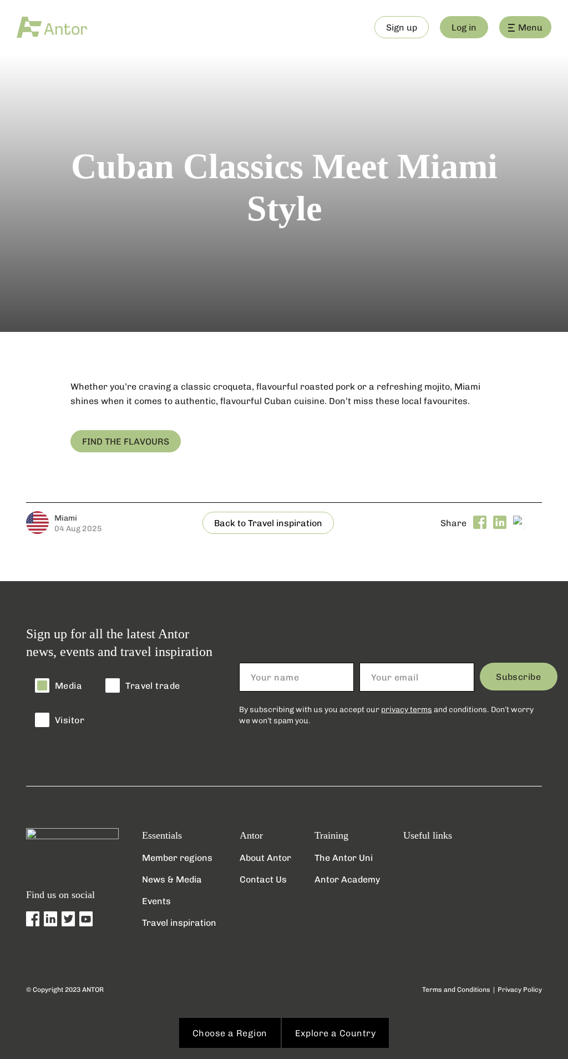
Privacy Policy (520, 989)
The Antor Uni (344, 857)
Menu (530, 27)
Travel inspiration (179, 922)
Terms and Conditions (456, 989)
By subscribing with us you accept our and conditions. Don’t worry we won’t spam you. (386, 714)
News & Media (172, 879)
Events (156, 900)
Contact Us (263, 879)
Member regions (177, 857)
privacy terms (406, 709)
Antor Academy (347, 879)
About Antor (265, 857)
